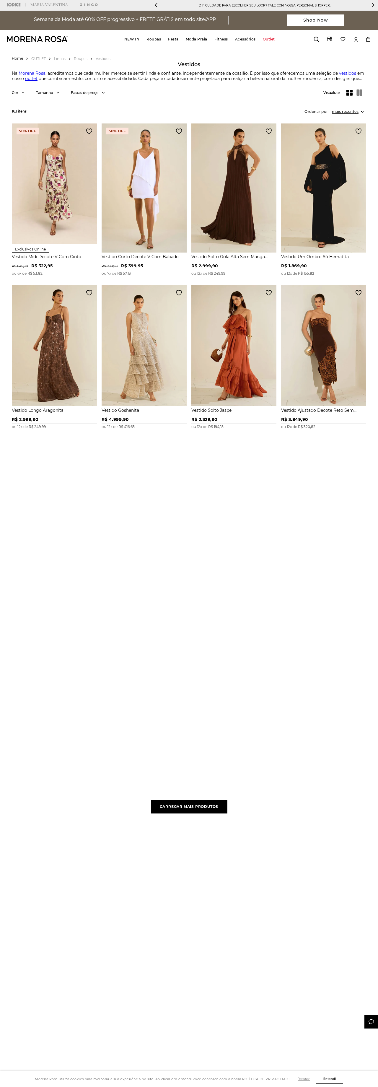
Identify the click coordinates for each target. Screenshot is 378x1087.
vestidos (347, 73)
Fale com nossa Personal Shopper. (299, 5)
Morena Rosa (32, 73)
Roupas (80, 58)
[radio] (350, 92)
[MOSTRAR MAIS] (189, 806)
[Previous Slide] (156, 5)
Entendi (329, 1079)
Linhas (60, 58)
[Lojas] (329, 39)
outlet (31, 78)
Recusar (304, 1079)
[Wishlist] (343, 39)
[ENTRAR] (356, 39)
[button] (18, 92)
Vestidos (103, 58)
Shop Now (315, 20)
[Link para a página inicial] (17, 58)
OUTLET (38, 58)
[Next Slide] (373, 5)
